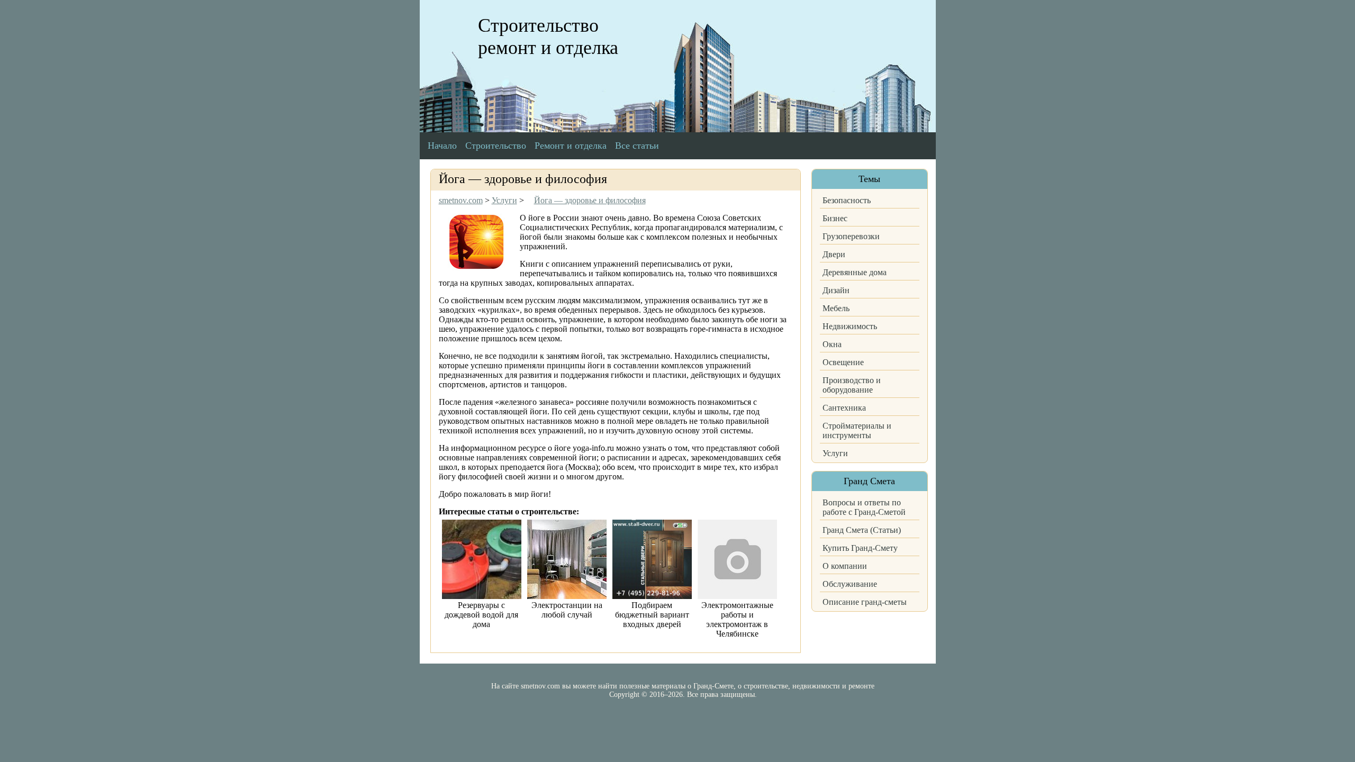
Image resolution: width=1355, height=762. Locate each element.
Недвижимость (850, 326)
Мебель (836, 308)
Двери (834, 254)
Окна (832, 344)
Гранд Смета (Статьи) (862, 529)
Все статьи (637, 145)
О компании (845, 565)
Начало (442, 145)
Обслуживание (850, 583)
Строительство (495, 145)
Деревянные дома (855, 272)
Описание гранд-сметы (865, 601)
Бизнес (835, 218)
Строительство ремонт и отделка (548, 36)
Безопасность (847, 200)
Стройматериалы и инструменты (857, 430)
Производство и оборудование (852, 385)
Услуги (835, 453)
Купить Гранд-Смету (860, 547)
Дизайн (836, 290)
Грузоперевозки (851, 236)
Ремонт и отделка (571, 145)
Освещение (843, 362)
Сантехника (844, 407)
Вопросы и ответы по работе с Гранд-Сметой (864, 507)
